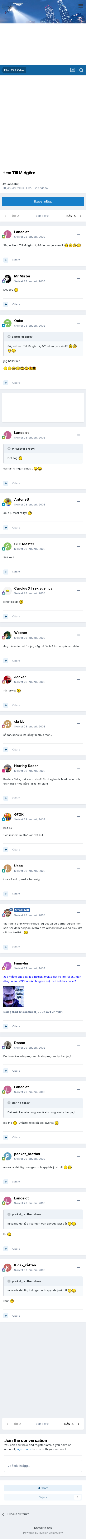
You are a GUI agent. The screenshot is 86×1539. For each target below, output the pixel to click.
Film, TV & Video (37, 188)
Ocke (18, 321)
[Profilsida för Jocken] (7, 679)
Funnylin (21, 963)
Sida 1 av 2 (43, 215)
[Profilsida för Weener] (7, 635)
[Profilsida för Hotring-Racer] (7, 768)
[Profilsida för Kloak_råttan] (7, 1267)
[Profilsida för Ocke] (7, 323)
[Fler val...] (78, 234)
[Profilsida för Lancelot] (7, 234)
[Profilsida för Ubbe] (7, 868)
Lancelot (12, 184)
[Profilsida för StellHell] (7, 913)
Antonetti (22, 499)
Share (44, 1488)
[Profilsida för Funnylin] (7, 966)
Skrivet (29, 236)
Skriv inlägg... (20, 1465)
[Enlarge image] (66, 245)
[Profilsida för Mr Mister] (7, 279)
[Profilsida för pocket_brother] (7, 1156)
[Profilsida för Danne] (7, 1045)
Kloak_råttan (25, 1265)
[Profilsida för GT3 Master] (7, 546)
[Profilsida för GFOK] (7, 817)
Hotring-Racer (26, 766)
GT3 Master (24, 544)
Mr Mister (22, 276)
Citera (16, 260)
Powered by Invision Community (43, 1532)
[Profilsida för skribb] (7, 724)
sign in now (24, 1449)
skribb (19, 721)
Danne (19, 1043)
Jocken (20, 677)
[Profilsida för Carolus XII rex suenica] (7, 591)
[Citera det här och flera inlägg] (5, 260)
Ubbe (18, 866)
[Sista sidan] (80, 216)
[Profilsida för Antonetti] (7, 502)
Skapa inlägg (43, 201)
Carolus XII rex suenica (33, 588)
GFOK (19, 814)
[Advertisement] (43, 122)
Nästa (71, 215)
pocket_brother (27, 1154)
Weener (20, 633)
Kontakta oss (43, 1528)
